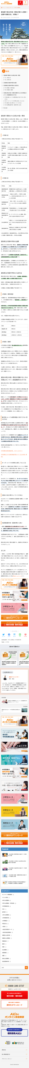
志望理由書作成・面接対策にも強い (13, 105)
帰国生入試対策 (6, 935)
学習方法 (5, 923)
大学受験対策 (6, 918)
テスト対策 (5, 897)
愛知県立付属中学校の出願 (9, 82)
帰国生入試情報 (6, 938)
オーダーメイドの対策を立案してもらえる (14, 101)
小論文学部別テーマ (8, 929)
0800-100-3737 (16, 985)
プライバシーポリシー (7, 1058)
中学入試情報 (11, 639)
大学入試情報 (6, 915)
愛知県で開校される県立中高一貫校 (11, 75)
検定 (4, 947)
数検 (4, 944)
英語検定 (5, 952)
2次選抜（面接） (9, 90)
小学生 (7, 642)
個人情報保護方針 (6, 1054)
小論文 (4, 926)
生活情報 (5, 950)
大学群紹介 (5, 920)
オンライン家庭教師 (8, 894)
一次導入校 (8, 77)
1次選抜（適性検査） (10, 88)
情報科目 (5, 941)
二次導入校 (8, 79)
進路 (4, 955)
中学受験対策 (18, 639)
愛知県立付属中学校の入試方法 (10, 85)
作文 (4, 909)
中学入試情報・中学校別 (9, 903)
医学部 (4, 912)
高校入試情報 (6, 958)
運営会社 (4, 1050)
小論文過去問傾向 (7, 932)
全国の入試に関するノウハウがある (13, 103)
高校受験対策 (6, 961)
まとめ (5, 108)
